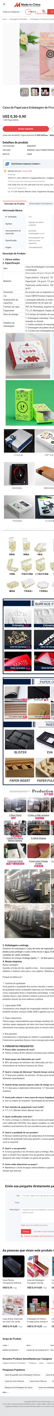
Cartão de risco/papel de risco (38, 1350)
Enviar (26, 1231)
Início (4, 19)
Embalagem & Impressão (18, 19)
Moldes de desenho (10, 1350)
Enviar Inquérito (25, 129)
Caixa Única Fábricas (38, 1381)
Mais (5, 1392)
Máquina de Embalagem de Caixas (19, 1387)
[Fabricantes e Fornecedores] (27, 4)
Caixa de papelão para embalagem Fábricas (22, 1375)
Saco (28, 1345)
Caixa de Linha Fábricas (14, 1381)
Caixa (5, 1345)
